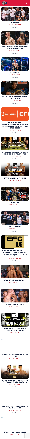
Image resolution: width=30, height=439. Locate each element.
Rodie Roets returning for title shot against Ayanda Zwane (15, 47)
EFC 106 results (15, 226)
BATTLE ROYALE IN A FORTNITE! (15, 178)
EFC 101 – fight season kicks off (15, 432)
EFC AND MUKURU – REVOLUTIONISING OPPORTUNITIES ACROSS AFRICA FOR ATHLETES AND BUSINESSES (15, 125)
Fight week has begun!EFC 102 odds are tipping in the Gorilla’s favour (15, 381)
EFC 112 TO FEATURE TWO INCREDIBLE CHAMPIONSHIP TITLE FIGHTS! (15, 153)
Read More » (15, 27)
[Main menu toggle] (26, 3)
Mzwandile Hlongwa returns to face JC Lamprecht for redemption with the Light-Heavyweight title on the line (15, 253)
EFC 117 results (15, 72)
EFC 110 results (15, 202)
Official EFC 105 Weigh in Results (15, 280)
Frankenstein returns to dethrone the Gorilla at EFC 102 (15, 407)
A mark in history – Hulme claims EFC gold (15, 355)
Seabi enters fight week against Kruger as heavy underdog (15, 329)
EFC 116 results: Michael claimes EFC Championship (15, 97)
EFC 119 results (15, 22)
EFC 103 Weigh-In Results (15, 304)
